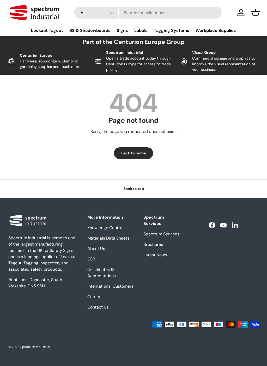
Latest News (155, 255)
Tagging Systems (171, 30)
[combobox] (148, 13)
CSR (91, 259)
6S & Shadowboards (90, 30)
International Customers (110, 286)
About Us (96, 248)
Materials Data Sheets (108, 238)
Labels (141, 30)
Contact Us (98, 307)
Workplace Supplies (216, 30)
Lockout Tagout (47, 30)
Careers (94, 296)
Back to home (133, 153)
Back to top (133, 188)
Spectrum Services (161, 234)
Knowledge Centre (104, 227)
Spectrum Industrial (35, 347)
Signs (122, 30)
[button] (255, 12)
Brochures (153, 244)
